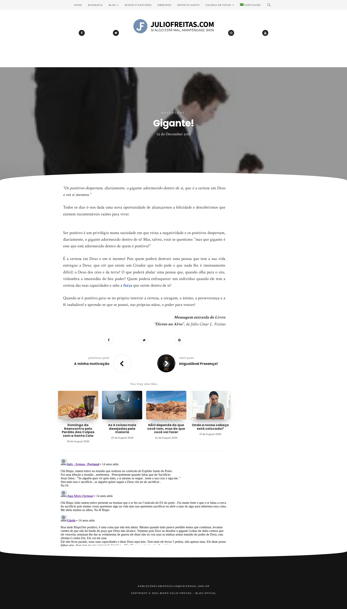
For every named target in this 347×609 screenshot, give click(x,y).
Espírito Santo (188, 5)
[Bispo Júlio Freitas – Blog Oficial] (173, 37)
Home (78, 5)
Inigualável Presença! (198, 363)
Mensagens (173, 112)
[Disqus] (144, 507)
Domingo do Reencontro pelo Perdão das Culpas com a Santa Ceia (78, 430)
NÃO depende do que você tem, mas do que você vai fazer (166, 428)
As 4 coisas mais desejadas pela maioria (122, 428)
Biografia (95, 5)
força (127, 285)
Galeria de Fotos (219, 5)
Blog (113, 5)
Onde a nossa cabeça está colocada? (210, 427)
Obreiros (164, 5)
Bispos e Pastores (138, 5)
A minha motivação (91, 363)
